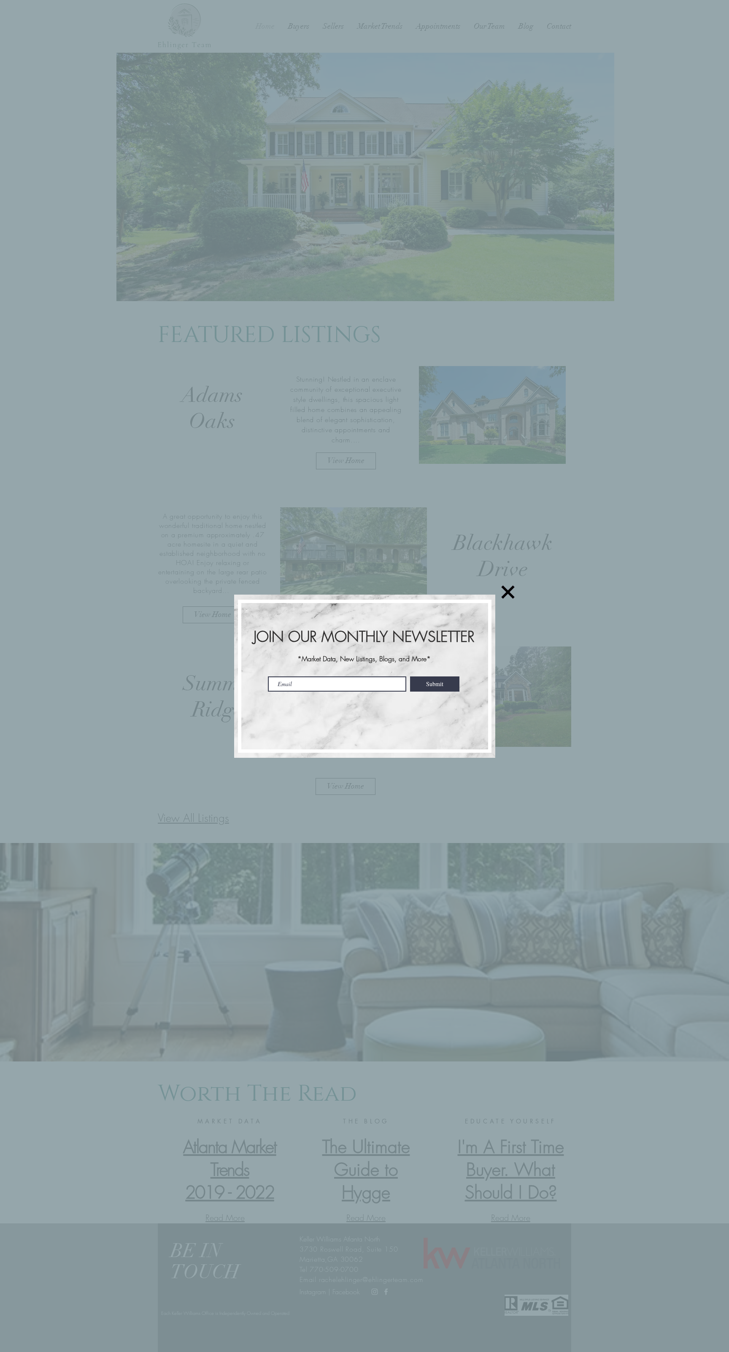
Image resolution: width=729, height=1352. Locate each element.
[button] (508, 592)
